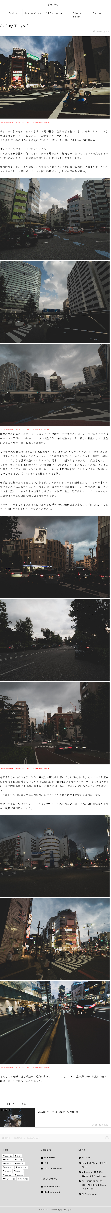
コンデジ (24, 1179)
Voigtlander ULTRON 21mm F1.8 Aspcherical (94, 1174)
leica (19, 1160)
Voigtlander (10, 1179)
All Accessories (52, 1187)
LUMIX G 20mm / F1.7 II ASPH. (94, 1165)
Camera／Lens (33, 13)
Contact (98, 13)
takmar (19, 1175)
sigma (19, 1171)
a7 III (46, 1163)
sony (8, 1175)
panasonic (22, 1167)
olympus (9, 1167)
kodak (8, 1160)
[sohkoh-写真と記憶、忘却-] (55, 8)
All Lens (86, 1158)
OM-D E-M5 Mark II (54, 1169)
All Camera (50, 1158)
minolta (19, 1163)
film (19, 1156)
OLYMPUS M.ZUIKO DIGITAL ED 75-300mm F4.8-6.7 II (94, 1185)
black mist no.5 (52, 1192)
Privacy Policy (77, 14)
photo (8, 1171)
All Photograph (55, 13)
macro (8, 1163)
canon (8, 1156)
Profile (13, 13)
